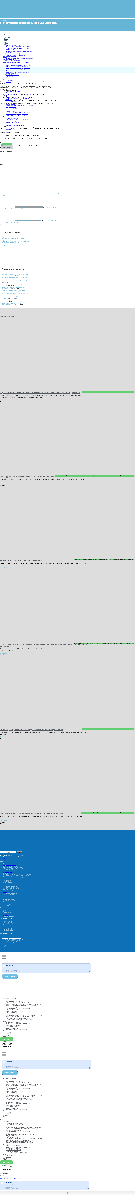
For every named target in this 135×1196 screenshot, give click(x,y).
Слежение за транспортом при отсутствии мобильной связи (24, 1015)
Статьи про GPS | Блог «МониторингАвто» (10, 941)
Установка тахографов (12, 70)
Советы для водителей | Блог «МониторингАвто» (11, 943)
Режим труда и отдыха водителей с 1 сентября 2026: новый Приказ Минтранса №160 (15, 242)
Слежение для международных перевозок (17, 55)
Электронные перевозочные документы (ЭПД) (18, 68)
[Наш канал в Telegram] (6, 850)
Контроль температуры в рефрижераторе (17, 66)
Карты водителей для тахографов (15, 77)
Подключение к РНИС (12, 56)
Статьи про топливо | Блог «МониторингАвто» (11, 936)
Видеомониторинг (11, 59)
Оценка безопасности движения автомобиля (18, 65)
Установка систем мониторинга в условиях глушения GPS (23, 1004)
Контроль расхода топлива (13, 45)
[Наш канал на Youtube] (3, 850)
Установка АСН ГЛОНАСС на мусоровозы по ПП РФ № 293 (22, 1005)
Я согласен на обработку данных (12, 961)
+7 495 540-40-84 (7, 138)
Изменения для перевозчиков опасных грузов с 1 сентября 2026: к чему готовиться (31, 730)
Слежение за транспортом (13, 44)
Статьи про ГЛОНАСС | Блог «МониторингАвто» (11, 940)
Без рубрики (4, 946)
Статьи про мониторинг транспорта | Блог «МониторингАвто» (14, 939)
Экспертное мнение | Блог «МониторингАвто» (11, 935)
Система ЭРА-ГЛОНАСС (13, 61)
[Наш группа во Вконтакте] (1, 850)
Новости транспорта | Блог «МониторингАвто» (28, 220)
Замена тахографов (11, 76)
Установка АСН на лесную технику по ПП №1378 (19, 58)
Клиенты (8, 82)
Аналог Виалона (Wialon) (13, 54)
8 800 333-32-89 (6, 142)
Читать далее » (4, 399)
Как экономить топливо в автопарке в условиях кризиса (21, 560)
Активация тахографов (12, 73)
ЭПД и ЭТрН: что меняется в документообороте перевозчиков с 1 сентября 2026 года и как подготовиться (14, 238)
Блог (4, 84)
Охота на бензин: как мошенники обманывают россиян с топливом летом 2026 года (31, 814)
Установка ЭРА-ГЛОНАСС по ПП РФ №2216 (18, 47)
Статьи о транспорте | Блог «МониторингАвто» (11, 942)
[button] (16, 87)
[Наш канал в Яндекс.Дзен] (11, 850)
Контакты (5, 83)
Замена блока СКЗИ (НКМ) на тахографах (17, 72)
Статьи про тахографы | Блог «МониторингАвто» (11, 938)
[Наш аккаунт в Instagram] (9, 850)
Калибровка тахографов (12, 75)
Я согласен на (11, 1178)
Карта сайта (3, 858)
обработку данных (15, 1178)
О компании (9, 80)
